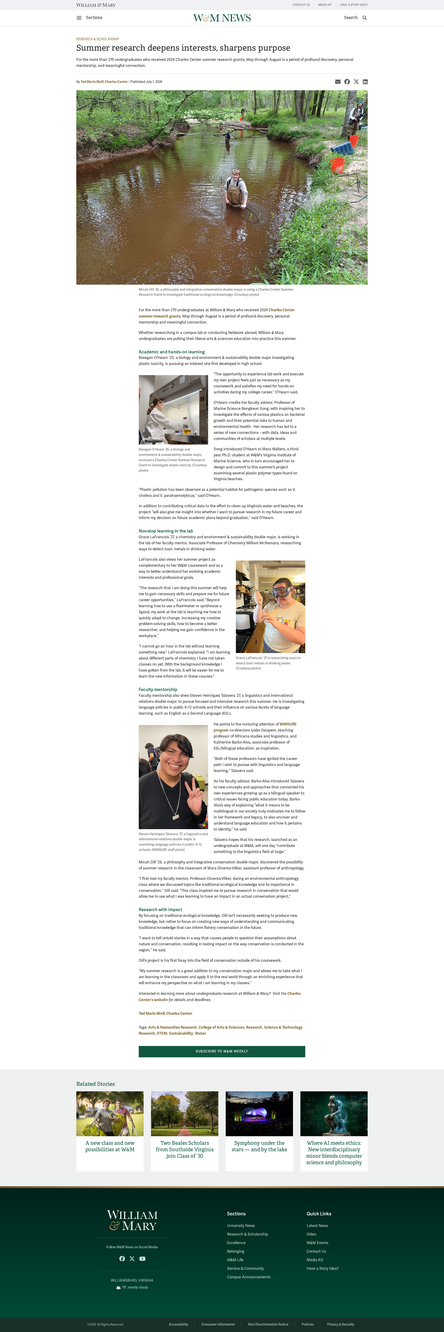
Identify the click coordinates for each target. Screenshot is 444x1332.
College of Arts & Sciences (221, 1027)
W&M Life (235, 1260)
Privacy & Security (340, 1324)
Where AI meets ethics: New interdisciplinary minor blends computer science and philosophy (334, 1153)
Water (200, 1033)
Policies (308, 1324)
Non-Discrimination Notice (268, 1324)
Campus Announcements (249, 1277)
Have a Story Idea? (354, 5)
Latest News (317, 1225)
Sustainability (181, 1033)
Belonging (235, 1251)
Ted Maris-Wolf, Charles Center (104, 82)
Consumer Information (218, 1324)
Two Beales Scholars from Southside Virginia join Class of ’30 (185, 1149)
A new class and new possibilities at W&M (110, 1146)
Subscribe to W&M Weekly (222, 1051)
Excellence (236, 1243)
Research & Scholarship (97, 39)
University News (241, 1225)
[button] (355, 18)
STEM (162, 1033)
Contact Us (301, 5)
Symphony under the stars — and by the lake (259, 1146)
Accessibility (178, 1324)
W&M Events (317, 1243)
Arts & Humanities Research (172, 1027)
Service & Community (245, 1268)
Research (254, 1027)
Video (311, 1234)
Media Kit (325, 5)
